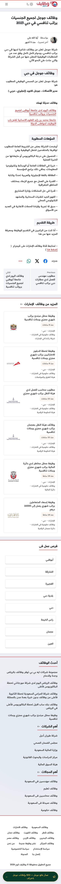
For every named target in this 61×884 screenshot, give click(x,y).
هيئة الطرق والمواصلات (45, 377)
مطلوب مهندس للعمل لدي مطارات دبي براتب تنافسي (45, 279)
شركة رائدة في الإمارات (45, 338)
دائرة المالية (50, 489)
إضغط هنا (52, 249)
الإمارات (29, 304)
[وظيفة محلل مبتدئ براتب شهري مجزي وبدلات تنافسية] (30, 717)
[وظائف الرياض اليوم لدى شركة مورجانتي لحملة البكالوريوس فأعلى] (30, 684)
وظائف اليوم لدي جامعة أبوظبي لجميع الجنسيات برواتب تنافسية (15, 281)
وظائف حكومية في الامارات (43, 334)
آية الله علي (32, 37)
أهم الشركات (49, 726)
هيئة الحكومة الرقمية (46, 412)
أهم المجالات (49, 772)
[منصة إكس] (37, 261)
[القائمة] (6, 4)
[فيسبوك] (45, 261)
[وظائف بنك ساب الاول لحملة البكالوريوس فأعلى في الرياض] (30, 706)
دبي (44, 331)
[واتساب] (29, 261)
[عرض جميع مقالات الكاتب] (53, 40)
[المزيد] (20, 261)
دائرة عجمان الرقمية (46, 528)
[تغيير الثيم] (29, 4)
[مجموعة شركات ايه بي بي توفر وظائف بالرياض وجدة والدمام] (30, 673)
